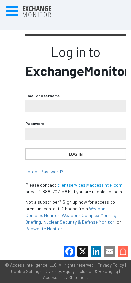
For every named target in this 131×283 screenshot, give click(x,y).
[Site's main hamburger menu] (12, 11)
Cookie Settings (26, 271)
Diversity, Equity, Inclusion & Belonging (81, 271)
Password (34, 123)
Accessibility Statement (65, 277)
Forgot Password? (44, 171)
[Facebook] (69, 251)
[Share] (123, 251)
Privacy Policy (111, 265)
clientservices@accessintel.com (89, 185)
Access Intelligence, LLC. (34, 265)
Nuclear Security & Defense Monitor (78, 222)
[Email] (109, 251)
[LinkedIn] (96, 251)
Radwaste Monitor (43, 228)
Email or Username (42, 95)
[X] (82, 251)
